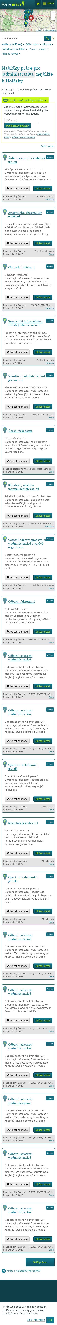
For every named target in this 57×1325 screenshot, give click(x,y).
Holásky (14, 81)
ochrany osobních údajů (23, 137)
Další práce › (47, 146)
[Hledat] (47, 38)
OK (50, 1320)
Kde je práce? (13, 4)
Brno (51, 254)
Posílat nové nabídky (17, 125)
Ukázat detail (42, 188)
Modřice (49, 526)
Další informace (36, 1319)
